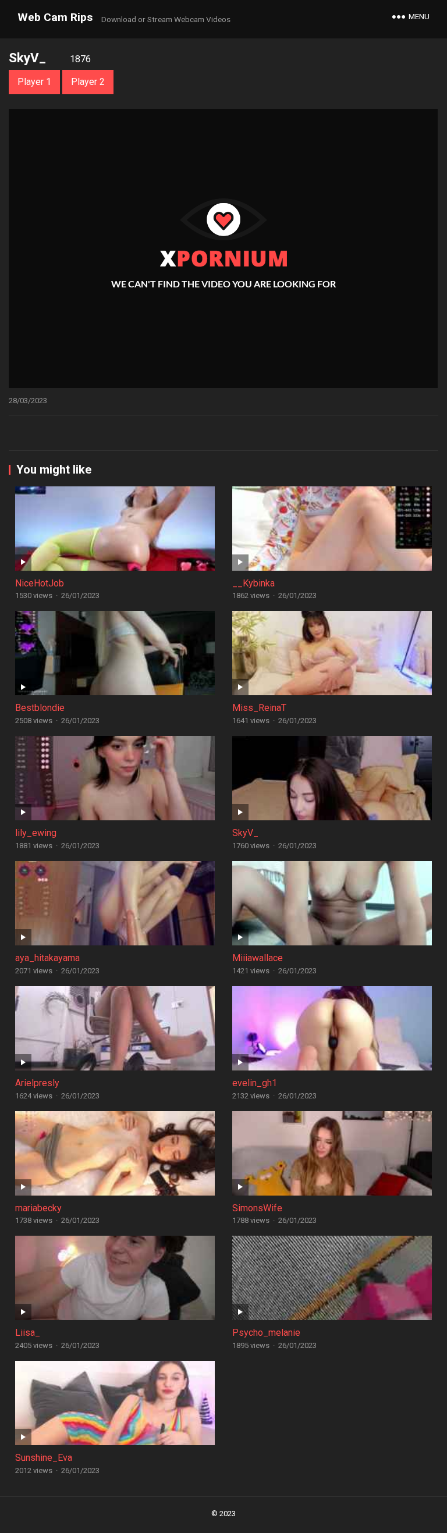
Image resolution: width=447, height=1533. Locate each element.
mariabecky (38, 1208)
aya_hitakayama (47, 957)
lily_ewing (35, 832)
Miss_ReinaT (259, 707)
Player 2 (88, 81)
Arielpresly (37, 1083)
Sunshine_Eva (43, 1457)
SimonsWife (257, 1208)
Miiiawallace (257, 957)
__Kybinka (253, 583)
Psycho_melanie (266, 1332)
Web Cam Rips (55, 17)
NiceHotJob (39, 583)
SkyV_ (245, 832)
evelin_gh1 (254, 1083)
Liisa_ (27, 1332)
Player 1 (34, 81)
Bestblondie (40, 707)
